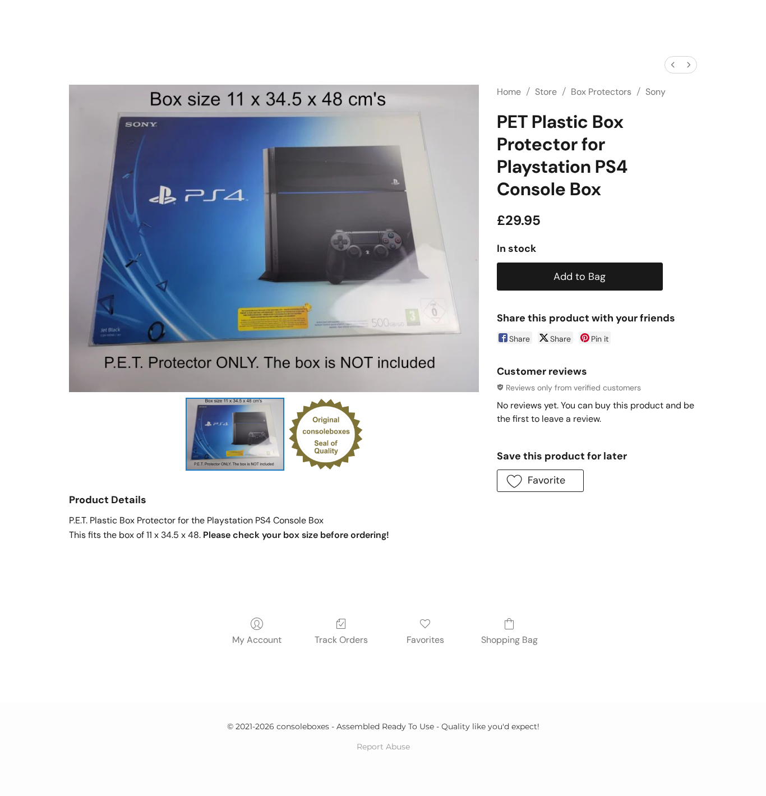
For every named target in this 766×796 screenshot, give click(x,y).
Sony (655, 92)
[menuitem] (673, 65)
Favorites (425, 640)
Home (509, 92)
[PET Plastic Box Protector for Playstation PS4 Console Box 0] (235, 434)
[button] (540, 481)
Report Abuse (383, 747)
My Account (257, 640)
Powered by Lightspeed (383, 766)
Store (546, 92)
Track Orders (341, 640)
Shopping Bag (509, 640)
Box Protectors (601, 92)
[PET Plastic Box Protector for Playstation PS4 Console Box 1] (325, 434)
